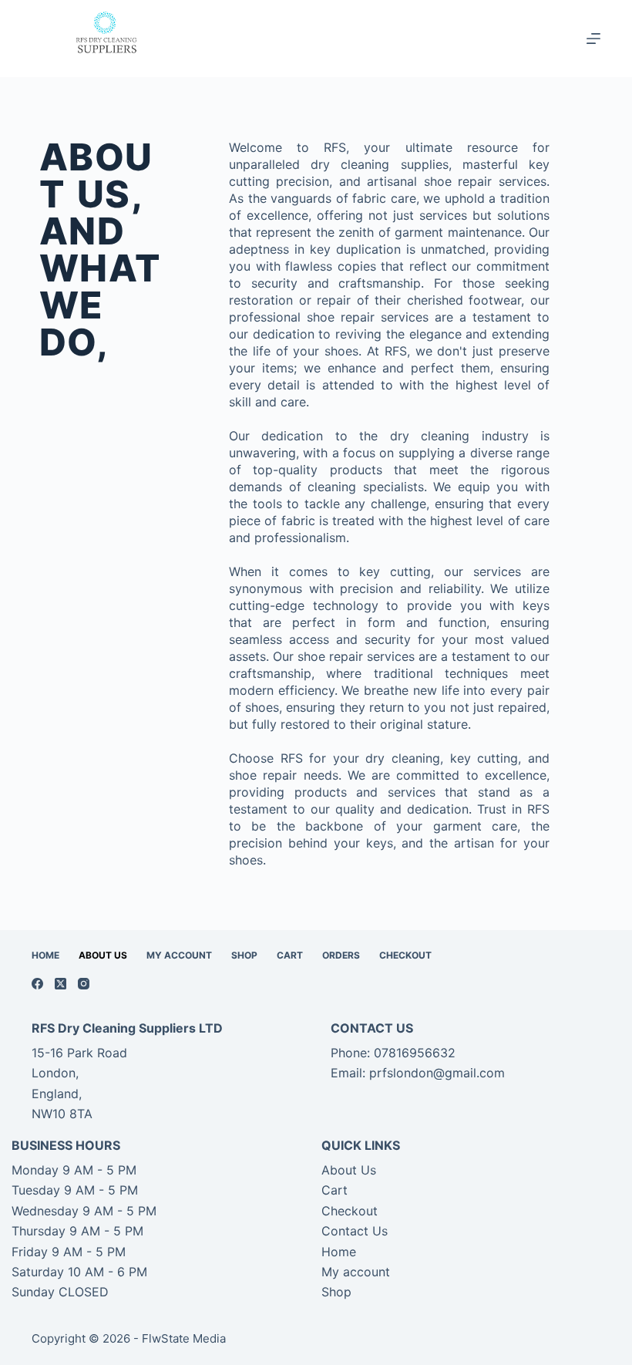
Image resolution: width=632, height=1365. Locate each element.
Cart (334, 1190)
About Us (348, 1170)
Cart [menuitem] (290, 955)
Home (338, 1251)
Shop (336, 1291)
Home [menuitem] (45, 955)
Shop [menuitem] (244, 955)
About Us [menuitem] (103, 955)
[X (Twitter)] (60, 983)
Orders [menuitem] (341, 955)
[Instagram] (83, 983)
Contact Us (354, 1231)
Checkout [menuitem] (405, 955)
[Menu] (593, 39)
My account (355, 1271)
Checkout (349, 1210)
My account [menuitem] (179, 955)
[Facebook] (37, 983)
